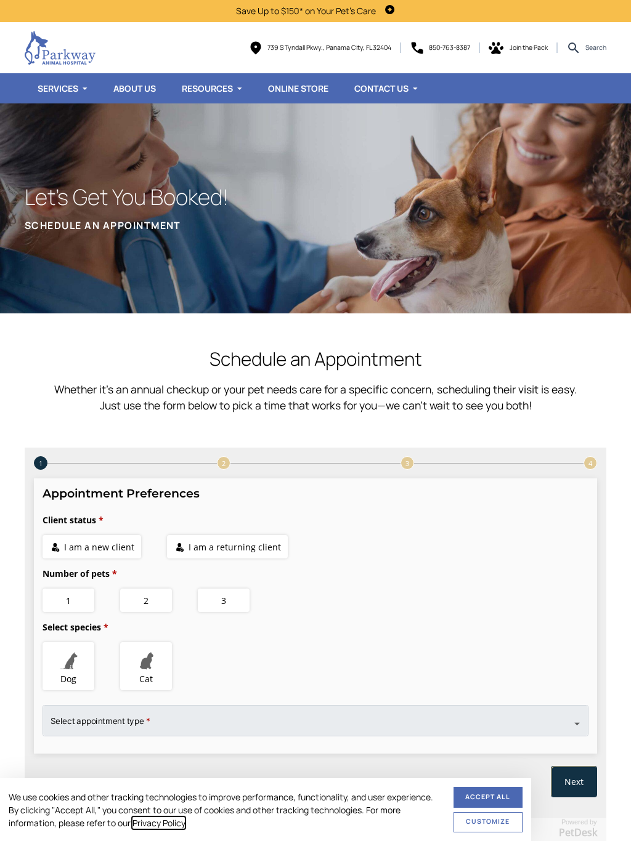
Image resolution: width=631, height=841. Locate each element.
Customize (488, 821)
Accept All (487, 796)
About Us (134, 88)
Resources (207, 88)
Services (58, 88)
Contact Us (381, 88)
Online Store (298, 88)
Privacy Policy (158, 823)
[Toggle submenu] (85, 88)
